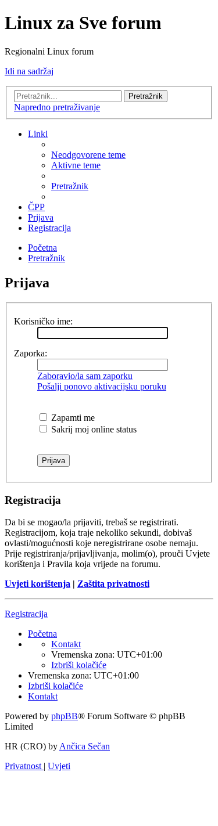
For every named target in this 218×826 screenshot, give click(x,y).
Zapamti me (72, 418)
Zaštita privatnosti (113, 584)
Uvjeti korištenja (37, 584)
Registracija (26, 614)
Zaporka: (30, 353)
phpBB (64, 716)
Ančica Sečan (84, 746)
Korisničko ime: (43, 321)
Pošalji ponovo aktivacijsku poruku (101, 386)
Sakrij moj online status (93, 429)
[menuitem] (88, 155)
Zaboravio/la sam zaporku (85, 376)
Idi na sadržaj (29, 71)
